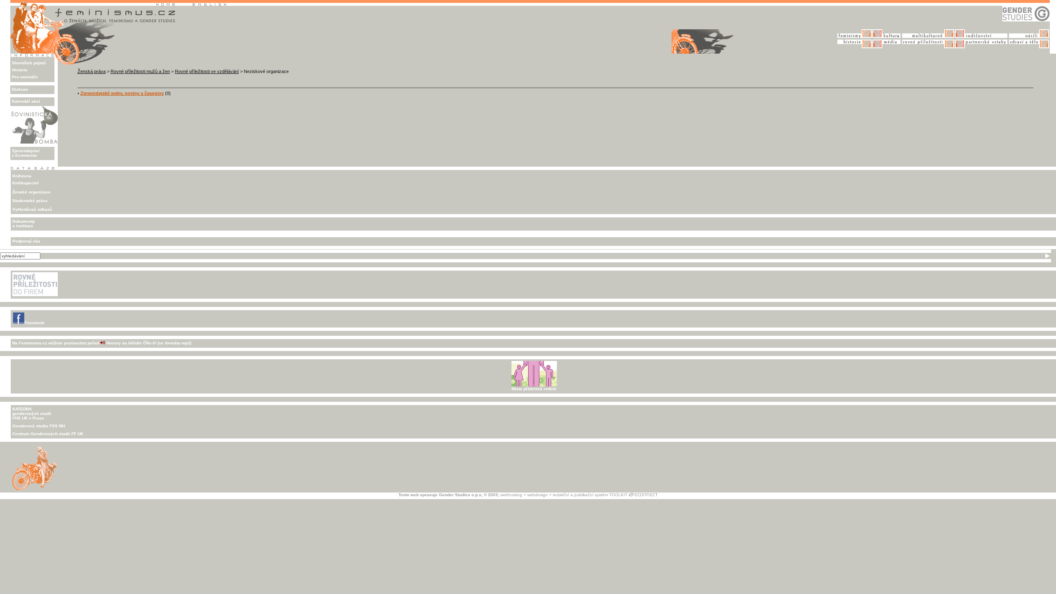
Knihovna (21, 176)
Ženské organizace (31, 192)
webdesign (537, 495)
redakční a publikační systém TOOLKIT (590, 495)
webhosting (511, 495)
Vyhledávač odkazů (32, 209)
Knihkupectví (25, 183)
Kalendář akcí (26, 101)
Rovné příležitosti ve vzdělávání (207, 71)
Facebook (35, 323)
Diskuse (20, 89)
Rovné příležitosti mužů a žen (140, 71)
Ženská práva (92, 71)
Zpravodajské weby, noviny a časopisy (122, 93)
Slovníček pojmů (29, 63)
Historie (20, 70)
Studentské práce (30, 200)
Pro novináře (25, 77)
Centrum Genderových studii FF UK (47, 433)
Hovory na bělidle (124, 343)
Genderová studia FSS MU (38, 426)
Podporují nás (26, 241)
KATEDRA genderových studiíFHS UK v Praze (31, 413)
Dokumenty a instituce (23, 223)
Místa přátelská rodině (534, 389)
